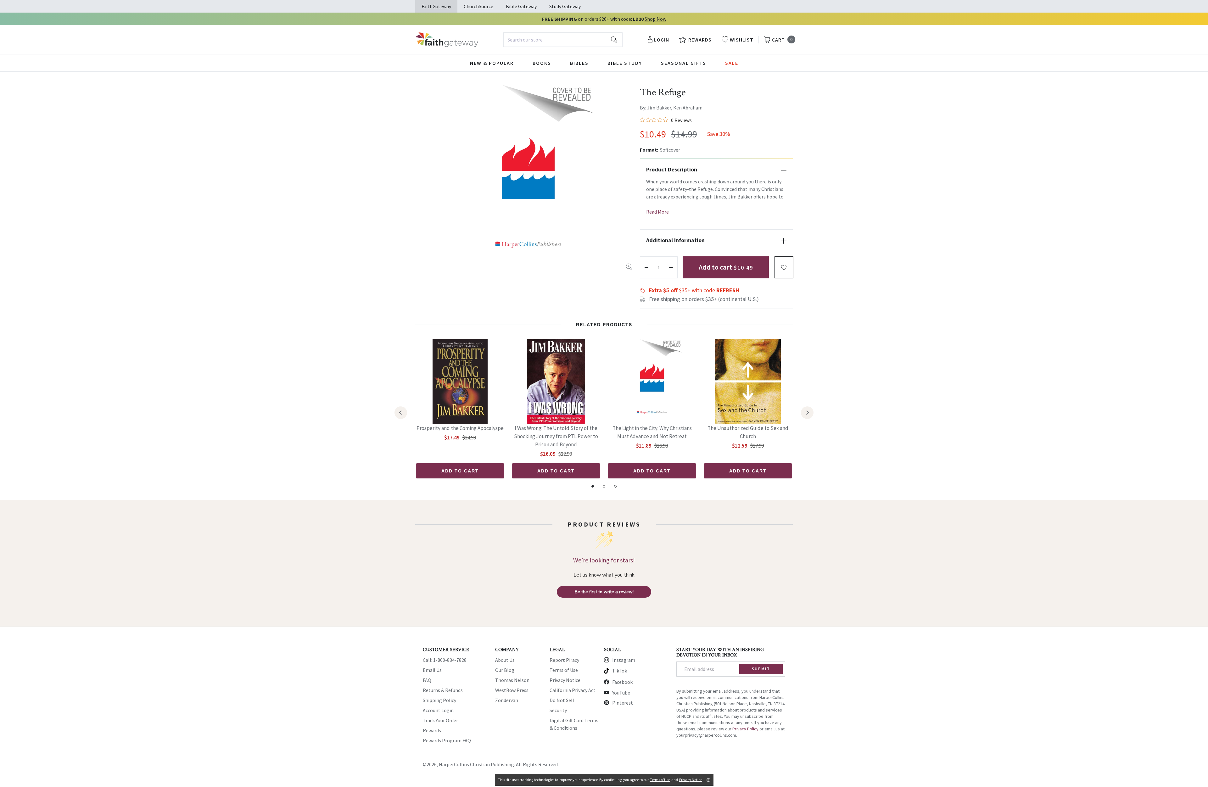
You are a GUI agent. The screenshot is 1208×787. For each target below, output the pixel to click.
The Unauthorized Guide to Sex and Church (747, 432)
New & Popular (492, 63)
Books (542, 63)
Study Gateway (565, 6)
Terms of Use (564, 670)
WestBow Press (511, 690)
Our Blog (504, 670)
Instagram (623, 660)
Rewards (432, 730)
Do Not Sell (562, 700)
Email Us (432, 670)
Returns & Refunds (443, 690)
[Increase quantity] (671, 267)
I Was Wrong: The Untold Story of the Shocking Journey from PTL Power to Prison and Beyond (556, 436)
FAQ (427, 680)
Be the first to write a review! (604, 592)
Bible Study (624, 63)
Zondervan (506, 700)
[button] (784, 267)
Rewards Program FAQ (447, 740)
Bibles (579, 63)
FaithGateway (436, 6)
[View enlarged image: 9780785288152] (528, 177)
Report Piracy (564, 660)
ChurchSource (478, 6)
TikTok (619, 670)
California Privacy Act (573, 690)
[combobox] (563, 39)
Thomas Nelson (512, 680)
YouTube (621, 692)
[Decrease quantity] (646, 267)
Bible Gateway (521, 6)
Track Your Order (440, 720)
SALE (731, 63)
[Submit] (614, 39)
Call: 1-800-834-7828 (445, 660)
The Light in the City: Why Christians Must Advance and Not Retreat (652, 432)
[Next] (807, 412)
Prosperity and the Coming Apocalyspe (460, 428)
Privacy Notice (565, 680)
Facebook (622, 682)
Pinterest (622, 703)
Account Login (438, 710)
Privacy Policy (745, 729)
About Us (505, 660)
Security (558, 710)
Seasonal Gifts (683, 63)
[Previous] (400, 412)
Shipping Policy (439, 700)
